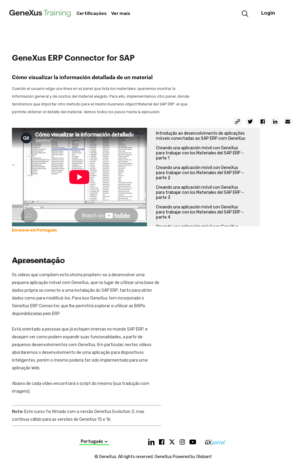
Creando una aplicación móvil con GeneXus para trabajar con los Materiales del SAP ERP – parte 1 (200, 153)
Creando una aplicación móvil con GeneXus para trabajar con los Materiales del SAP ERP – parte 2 (200, 172)
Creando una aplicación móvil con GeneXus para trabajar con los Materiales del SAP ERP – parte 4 (200, 212)
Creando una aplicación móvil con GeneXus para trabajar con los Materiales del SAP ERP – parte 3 (200, 192)
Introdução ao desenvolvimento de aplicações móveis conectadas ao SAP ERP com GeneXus (200, 136)
